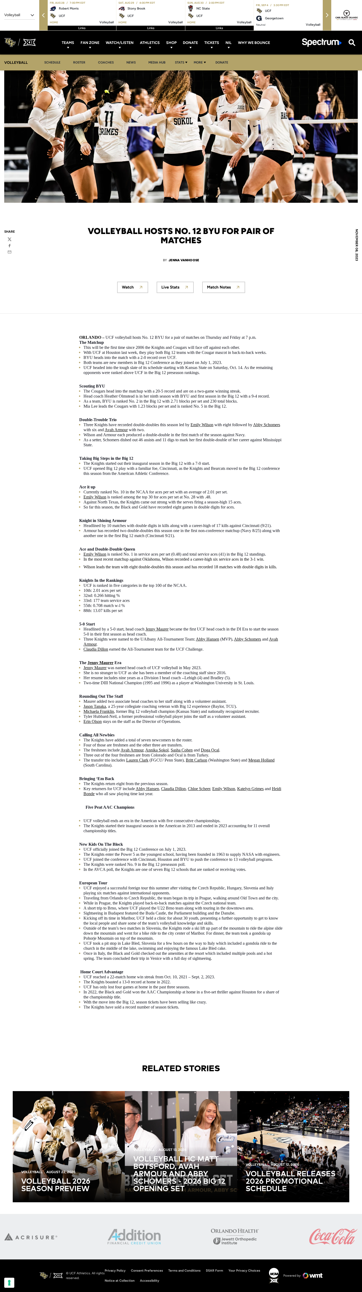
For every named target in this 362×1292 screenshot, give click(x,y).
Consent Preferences (147, 1270)
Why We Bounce (254, 42)
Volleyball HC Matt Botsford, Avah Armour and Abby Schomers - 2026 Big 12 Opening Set (179, 1174)
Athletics (150, 42)
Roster (79, 62)
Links (82, 28)
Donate (190, 42)
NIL (229, 42)
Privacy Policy (115, 1270)
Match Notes (219, 287)
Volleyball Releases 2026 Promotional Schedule (290, 1182)
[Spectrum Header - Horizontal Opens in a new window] (322, 42)
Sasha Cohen (182, 750)
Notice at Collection (120, 1280)
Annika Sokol (157, 750)
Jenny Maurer (157, 629)
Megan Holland (261, 760)
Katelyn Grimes (250, 788)
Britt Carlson (196, 760)
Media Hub (158, 62)
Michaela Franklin (98, 711)
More (198, 62)
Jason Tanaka (94, 706)
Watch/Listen (120, 42)
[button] (43, 15)
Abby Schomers (266, 424)
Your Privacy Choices (244, 1270)
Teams (68, 42)
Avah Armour (116, 429)
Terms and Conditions (184, 1270)
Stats (179, 62)
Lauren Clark (137, 760)
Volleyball (31, 1172)
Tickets (211, 42)
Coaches (106, 62)
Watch (128, 287)
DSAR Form (214, 1270)
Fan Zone (90, 42)
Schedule (52, 62)
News (131, 62)
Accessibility (149, 1280)
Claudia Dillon (95, 649)
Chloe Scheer (199, 788)
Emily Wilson (202, 424)
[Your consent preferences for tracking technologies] (9, 1283)
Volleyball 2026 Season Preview (55, 1185)
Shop (171, 42)
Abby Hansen (207, 639)
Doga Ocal (210, 750)
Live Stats (170, 287)
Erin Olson (92, 721)
